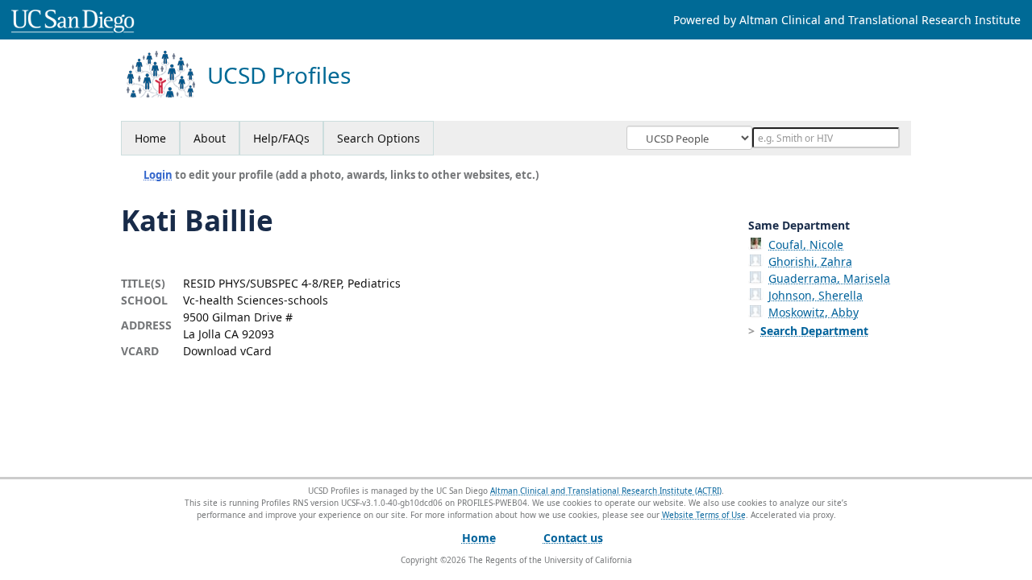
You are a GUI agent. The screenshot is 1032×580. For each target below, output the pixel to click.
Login (158, 175)
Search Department (814, 330)
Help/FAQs (281, 138)
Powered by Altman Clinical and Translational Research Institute (847, 19)
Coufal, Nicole (805, 244)
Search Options (378, 138)
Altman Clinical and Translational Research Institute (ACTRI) (606, 490)
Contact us (573, 537)
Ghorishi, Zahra (810, 261)
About (210, 138)
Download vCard (227, 350)
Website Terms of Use (704, 514)
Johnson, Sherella (815, 295)
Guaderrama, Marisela (829, 278)
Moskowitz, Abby (813, 312)
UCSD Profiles (279, 75)
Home (150, 138)
